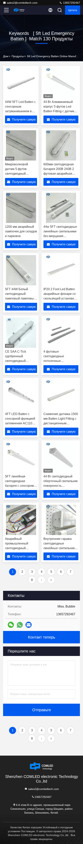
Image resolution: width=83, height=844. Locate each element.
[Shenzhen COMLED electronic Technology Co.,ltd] (19, 10)
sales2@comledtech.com (22, 2)
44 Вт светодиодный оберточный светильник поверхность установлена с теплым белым (60, 486)
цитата (72, 10)
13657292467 (71, 2)
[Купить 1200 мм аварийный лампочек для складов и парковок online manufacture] (21, 208)
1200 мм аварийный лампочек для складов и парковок (21, 231)
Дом (5, 56)
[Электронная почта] (28, 624)
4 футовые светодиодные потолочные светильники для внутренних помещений (60, 361)
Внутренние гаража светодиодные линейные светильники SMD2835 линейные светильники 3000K (59, 548)
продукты (18, 56)
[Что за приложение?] (20, 625)
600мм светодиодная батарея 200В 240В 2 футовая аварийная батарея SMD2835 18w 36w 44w (59, 174)
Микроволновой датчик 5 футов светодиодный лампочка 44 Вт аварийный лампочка (20, 174)
